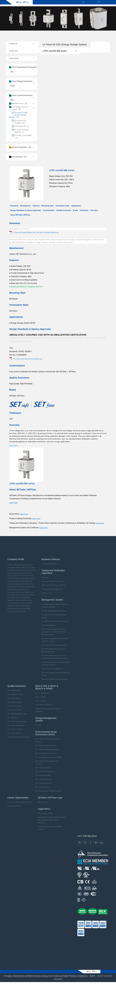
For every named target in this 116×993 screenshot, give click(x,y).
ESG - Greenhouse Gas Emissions (46, 753)
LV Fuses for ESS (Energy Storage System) (65, 44)
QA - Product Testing (13, 698)
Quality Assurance (63, 210)
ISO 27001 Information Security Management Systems (55, 674)
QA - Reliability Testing (14, 702)
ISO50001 (38, 725)
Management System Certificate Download (55, 679)
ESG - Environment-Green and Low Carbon (48, 757)
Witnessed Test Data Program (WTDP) (53, 585)
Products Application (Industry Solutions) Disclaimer (50, 828)
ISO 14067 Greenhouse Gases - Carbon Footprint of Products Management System (55, 657)
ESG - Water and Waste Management (46, 749)
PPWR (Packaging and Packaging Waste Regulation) (48, 710)
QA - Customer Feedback (15, 729)
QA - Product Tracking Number (16, 721)
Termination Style (62, 206)
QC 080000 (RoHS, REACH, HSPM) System (55, 621)
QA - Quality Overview (14, 690)
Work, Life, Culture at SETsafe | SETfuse (19, 802)
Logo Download (43, 802)
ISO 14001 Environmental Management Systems (54, 616)
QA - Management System (15, 694)
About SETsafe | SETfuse (20, 215)
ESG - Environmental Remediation (46, 745)
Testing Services (47, 593)
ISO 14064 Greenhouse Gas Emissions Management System (54, 650)
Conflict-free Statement (49, 625)
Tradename (84, 210)
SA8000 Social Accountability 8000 (52, 669)
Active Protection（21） (22, 147)
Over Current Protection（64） (21, 97)
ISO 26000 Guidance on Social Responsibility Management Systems (56, 663)
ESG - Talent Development (43, 779)
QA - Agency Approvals (14, 706)
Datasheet (14, 206)
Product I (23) (13, 51)
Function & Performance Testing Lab (53, 581)
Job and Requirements (14, 806)
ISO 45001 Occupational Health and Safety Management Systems (55, 640)
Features (36, 206)
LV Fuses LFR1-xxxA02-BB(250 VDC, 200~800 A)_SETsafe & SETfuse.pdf (35, 232)
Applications (76, 206)
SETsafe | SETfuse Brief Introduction (18, 737)
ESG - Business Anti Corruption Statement (48, 791)
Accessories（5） (19, 157)
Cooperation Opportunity (49, 564)
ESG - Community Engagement (45, 771)
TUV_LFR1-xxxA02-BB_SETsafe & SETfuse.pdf (27, 359)
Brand (75, 210)
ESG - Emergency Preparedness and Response (46, 762)
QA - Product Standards (14, 733)
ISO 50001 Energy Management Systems (54, 645)
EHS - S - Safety (40, 701)
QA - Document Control (14, 710)
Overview (94, 210)
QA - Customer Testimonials (15, 725)
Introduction (45, 577)
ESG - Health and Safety (42, 768)
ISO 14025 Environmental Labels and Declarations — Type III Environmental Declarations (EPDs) (53, 631)
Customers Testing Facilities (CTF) (52, 589)
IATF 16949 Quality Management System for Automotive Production (55, 605)
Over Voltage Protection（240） (20, 83)
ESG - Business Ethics (42, 787)
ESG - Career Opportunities (43, 783)
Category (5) (13, 43)
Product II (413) (14, 58)
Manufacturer (25, 206)
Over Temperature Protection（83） (23, 69)
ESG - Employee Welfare (43, 775)
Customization (48, 210)
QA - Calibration (12, 717)
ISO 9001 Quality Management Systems (54, 611)
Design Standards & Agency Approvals (25, 210)
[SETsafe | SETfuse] (19, 2)
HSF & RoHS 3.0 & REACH (43, 705)
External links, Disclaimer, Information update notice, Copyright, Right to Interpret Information (51, 820)
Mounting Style (48, 206)
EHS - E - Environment (42, 693)
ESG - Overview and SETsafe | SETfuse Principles (47, 740)
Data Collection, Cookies (45, 813)
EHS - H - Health (40, 697)
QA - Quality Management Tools (17, 714)
